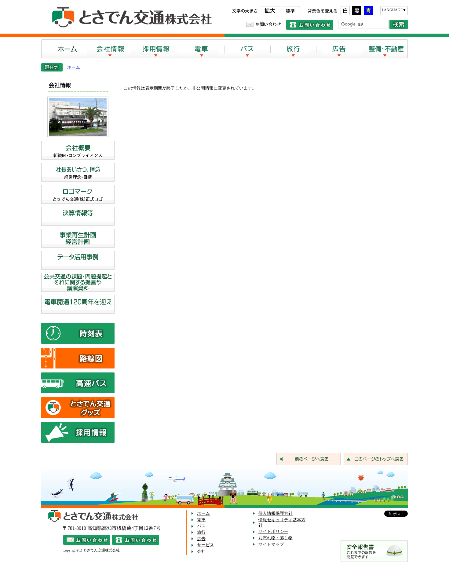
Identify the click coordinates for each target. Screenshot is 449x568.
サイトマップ (271, 544)
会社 (201, 551)
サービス (205, 545)
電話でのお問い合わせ (309, 25)
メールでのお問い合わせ (86, 540)
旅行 (293, 48)
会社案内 (110, 48)
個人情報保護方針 (275, 513)
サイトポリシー (273, 531)
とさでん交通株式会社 (130, 17)
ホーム (64, 48)
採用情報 (156, 48)
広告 (339, 48)
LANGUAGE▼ (394, 10)
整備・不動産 (385, 48)
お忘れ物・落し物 (275, 538)
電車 (201, 48)
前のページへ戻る (308, 459)
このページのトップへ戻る (376, 459)
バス (247, 48)
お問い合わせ (263, 24)
